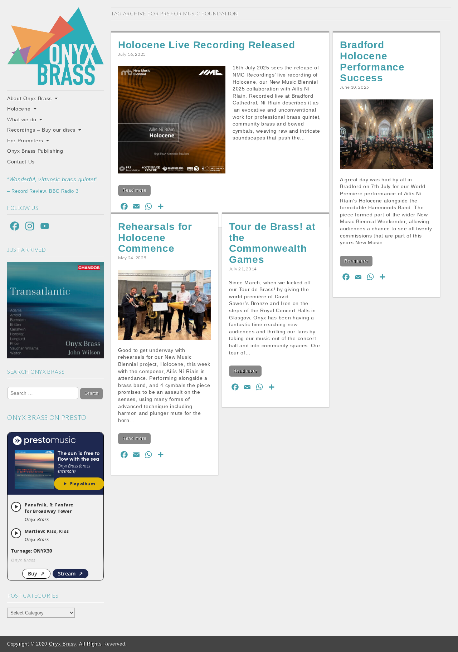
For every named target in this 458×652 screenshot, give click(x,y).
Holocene (19, 109)
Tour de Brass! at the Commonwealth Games (272, 243)
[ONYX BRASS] (55, 46)
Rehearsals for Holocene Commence (155, 237)
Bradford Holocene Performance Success (372, 61)
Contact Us (21, 162)
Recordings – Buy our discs (41, 130)
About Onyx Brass (29, 98)
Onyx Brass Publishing (35, 151)
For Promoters (25, 140)
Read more (134, 190)
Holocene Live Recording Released (206, 44)
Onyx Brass (62, 644)
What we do (21, 119)
